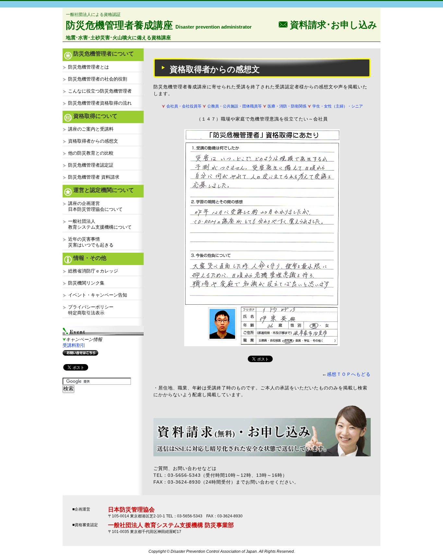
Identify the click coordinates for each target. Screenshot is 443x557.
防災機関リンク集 (86, 282)
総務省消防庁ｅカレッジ (93, 270)
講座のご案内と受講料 (91, 129)
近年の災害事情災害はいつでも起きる (91, 241)
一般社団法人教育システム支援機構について (100, 224)
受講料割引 (74, 345)
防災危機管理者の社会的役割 (97, 79)
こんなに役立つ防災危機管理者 (100, 91)
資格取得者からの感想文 (93, 141)
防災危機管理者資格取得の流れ (100, 103)
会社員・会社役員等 (183, 106)
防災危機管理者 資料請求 (93, 177)
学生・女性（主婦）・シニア (337, 106)
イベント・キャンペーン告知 (97, 294)
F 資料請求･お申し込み (328, 24)
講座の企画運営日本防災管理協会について (95, 206)
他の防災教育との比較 (91, 153)
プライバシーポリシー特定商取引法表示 (91, 309)
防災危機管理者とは (88, 67)
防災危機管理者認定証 (91, 165)
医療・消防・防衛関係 (287, 106)
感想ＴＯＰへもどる (349, 374)
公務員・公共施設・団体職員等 (234, 106)
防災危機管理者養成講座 (119, 25)
